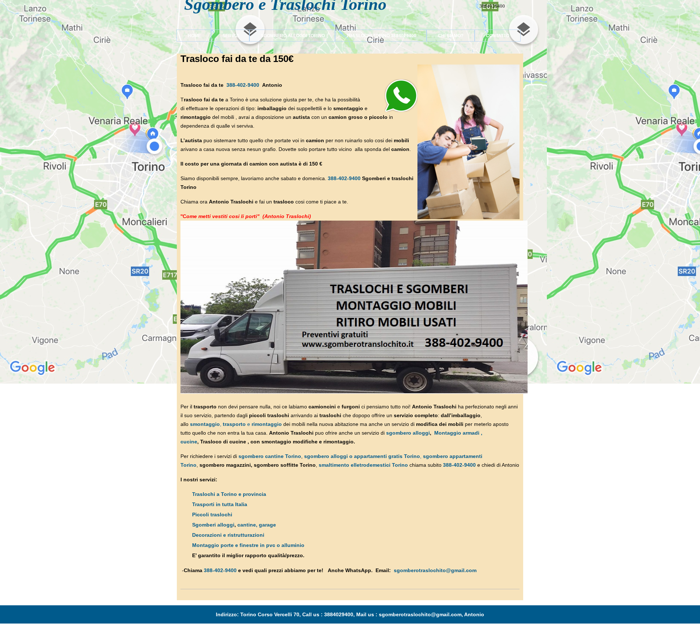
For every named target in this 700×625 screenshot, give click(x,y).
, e (221, 424)
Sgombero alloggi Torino (287, 35)
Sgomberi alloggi (213, 525)
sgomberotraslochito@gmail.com (435, 570)
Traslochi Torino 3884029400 (375, 35)
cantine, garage (256, 525)
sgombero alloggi (408, 433)
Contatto (497, 35)
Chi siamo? (450, 35)
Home (188, 35)
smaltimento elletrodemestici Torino (363, 465)
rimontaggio (267, 424)
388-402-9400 (242, 85)
